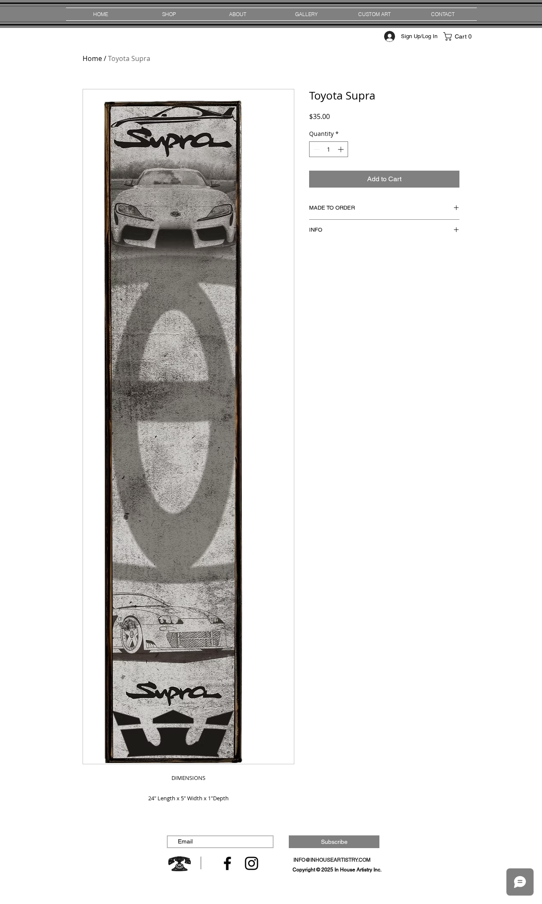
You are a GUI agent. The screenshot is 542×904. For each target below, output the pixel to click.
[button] (459, 36)
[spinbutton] (328, 149)
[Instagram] (251, 863)
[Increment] (341, 149)
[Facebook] (227, 863)
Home (92, 58)
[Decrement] (315, 149)
